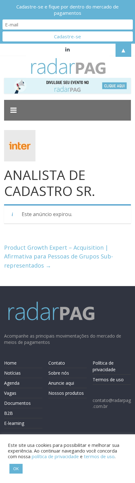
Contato (56, 363)
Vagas (10, 393)
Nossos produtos (66, 393)
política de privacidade (55, 456)
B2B (8, 413)
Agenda (11, 383)
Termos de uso (108, 380)
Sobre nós (58, 373)
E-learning (14, 423)
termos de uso (99, 456)
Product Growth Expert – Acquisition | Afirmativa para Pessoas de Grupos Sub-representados (58, 256)
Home (10, 363)
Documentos (17, 403)
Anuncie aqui (61, 383)
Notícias (12, 373)
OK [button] (16, 468)
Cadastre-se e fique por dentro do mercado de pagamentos (67, 9)
